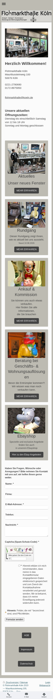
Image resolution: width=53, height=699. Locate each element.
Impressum (26, 649)
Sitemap (24, 682)
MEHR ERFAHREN (27, 190)
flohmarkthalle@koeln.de (19, 97)
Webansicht (44, 685)
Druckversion (12, 682)
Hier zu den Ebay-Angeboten (26, 454)
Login (47, 682)
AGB (26, 635)
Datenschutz (26, 663)
